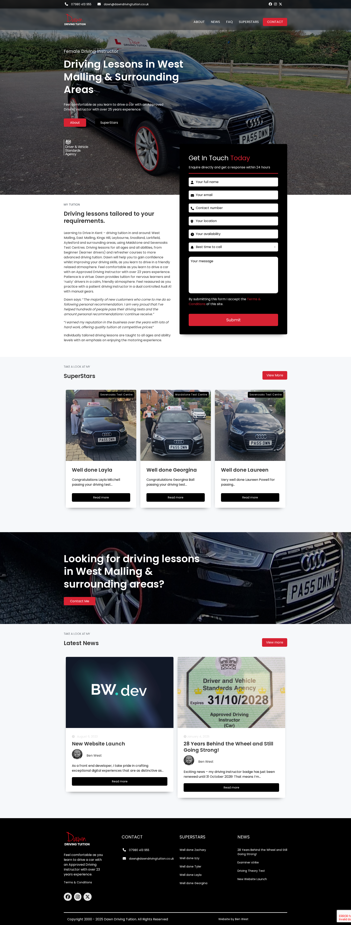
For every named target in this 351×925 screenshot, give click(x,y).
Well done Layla (191, 875)
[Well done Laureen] (175, 425)
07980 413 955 (81, 4)
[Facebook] (270, 4)
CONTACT (275, 21)
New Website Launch (252, 879)
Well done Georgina (193, 883)
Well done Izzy (189, 858)
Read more (104, 498)
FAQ (229, 21)
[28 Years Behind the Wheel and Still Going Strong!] (119, 692)
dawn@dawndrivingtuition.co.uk (126, 4)
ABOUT (199, 21)
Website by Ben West (233, 919)
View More (274, 375)
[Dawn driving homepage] (75, 17)
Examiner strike (248, 862)
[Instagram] (275, 4)
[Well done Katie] (250, 425)
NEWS (215, 21)
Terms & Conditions (78, 882)
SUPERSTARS (249, 21)
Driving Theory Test (251, 871)
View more (274, 642)
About (75, 122)
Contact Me (79, 601)
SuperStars (109, 122)
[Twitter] (280, 4)
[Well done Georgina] (101, 425)
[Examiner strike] (231, 692)
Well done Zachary (193, 850)
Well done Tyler (190, 866)
